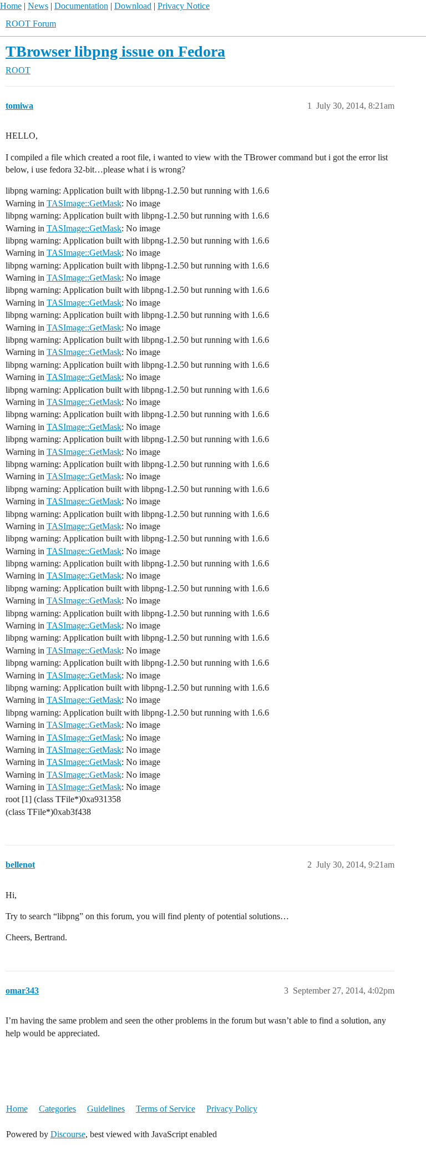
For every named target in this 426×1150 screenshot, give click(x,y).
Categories (57, 1108)
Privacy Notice (184, 6)
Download (132, 6)
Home (11, 6)
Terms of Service (165, 1108)
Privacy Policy (231, 1108)
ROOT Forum (31, 23)
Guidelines (106, 1108)
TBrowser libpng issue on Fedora (115, 51)
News (38, 6)
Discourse (67, 1134)
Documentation (81, 6)
